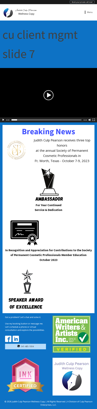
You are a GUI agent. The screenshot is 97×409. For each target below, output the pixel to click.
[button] (48, 95)
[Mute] (89, 120)
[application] (48, 95)
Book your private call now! (82, 2)
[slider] (46, 120)
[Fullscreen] (93, 120)
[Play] (3, 120)
